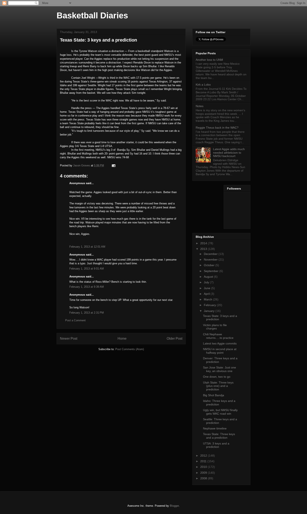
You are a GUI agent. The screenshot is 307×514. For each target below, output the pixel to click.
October (209, 265)
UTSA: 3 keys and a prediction (216, 445)
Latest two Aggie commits (220, 343)
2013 (204, 249)
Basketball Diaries (92, 15)
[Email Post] (113, 165)
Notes (199, 106)
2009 (204, 472)
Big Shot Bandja (213, 395)
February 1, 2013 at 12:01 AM (87, 246)
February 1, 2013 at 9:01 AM (86, 268)
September (211, 271)
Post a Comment (75, 320)
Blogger (174, 505)
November (211, 259)
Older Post (174, 338)
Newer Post (68, 338)
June (207, 288)
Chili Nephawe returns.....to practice (218, 336)
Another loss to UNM (209, 59)
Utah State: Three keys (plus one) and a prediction (218, 386)
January (209, 311)
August (209, 276)
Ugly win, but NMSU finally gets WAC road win (220, 411)
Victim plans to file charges (215, 326)
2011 (203, 461)
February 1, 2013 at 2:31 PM (86, 312)
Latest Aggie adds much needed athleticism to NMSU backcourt (229, 152)
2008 (204, 478)
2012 (204, 455)
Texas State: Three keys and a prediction (219, 435)
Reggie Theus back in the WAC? (217, 127)
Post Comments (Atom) (129, 349)
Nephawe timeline (215, 428)
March (208, 299)
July (207, 282)
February (210, 305)
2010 (204, 466)
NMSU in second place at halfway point (219, 350)
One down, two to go (216, 376)
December (211, 254)
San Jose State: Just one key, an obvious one (219, 369)
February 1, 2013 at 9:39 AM (86, 286)
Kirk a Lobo (203, 84)
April (207, 293)
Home (122, 338)
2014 (204, 243)
